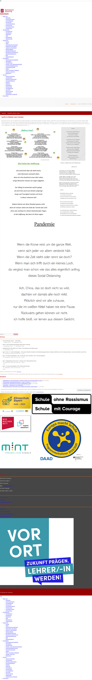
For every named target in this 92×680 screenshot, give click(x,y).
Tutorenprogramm (10, 67)
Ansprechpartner (10, 19)
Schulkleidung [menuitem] (9, 670)
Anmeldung (9, 85)
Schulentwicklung (10, 23)
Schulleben (6, 58)
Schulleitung (9, 31)
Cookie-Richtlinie (40, 392)
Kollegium (8, 34)
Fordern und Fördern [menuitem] (11, 630)
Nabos (7, 69)
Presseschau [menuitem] (9, 610)
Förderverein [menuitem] (9, 621)
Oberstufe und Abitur (11, 46)
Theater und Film (10, 71)
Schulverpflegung (10, 81)
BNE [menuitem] (7, 637)
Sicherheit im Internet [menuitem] (11, 676)
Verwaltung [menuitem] (9, 615)
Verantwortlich (4, 497)
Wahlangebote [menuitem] (9, 631)
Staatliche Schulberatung (6, 513)
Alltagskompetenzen (11, 53)
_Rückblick (73, 104)
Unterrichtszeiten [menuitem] (10, 658)
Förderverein (9, 39)
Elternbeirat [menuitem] (9, 619)
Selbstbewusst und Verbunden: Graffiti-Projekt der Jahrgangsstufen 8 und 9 (22, 380)
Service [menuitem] (5, 657)
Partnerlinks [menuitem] (9, 669)
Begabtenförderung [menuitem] (11, 633)
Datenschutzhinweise (5, 502)
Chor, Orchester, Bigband (12, 70)
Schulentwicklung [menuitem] (10, 606)
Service (5, 75)
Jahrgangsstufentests (5, 516)
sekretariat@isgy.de (8, 485)
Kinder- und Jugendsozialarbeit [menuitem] (14, 646)
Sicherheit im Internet (11, 94)
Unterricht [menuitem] (5, 622)
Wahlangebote (9, 49)
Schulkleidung (9, 88)
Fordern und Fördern (11, 47)
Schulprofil (8, 22)
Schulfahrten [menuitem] (9, 645)
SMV (7, 35)
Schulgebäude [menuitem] (9, 603)
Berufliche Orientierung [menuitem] (12, 634)
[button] (31, 144)
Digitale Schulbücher (11, 79)
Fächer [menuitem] (7, 624)
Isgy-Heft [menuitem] (8, 672)
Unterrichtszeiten (10, 76)
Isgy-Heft (8, 89)
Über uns (5, 16)
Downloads (8, 93)
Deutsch (14, 113)
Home (66, 104)
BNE (7, 55)
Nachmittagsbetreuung (12, 65)
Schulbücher (9, 77)
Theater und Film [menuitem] (10, 654)
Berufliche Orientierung (12, 52)
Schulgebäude (9, 21)
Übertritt (8, 83)
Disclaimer (2, 499)
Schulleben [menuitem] (6, 640)
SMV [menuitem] (7, 618)
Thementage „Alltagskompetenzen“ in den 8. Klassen (16, 382)
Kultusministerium (5, 511)
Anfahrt (8, 82)
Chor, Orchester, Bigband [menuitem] (12, 652)
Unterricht (5, 40)
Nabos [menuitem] (7, 651)
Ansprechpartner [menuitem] (10, 601)
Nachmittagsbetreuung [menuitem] (12, 648)
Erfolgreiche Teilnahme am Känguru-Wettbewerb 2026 (17, 383)
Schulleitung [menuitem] (9, 613)
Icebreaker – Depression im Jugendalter (13, 385)
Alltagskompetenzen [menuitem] (11, 636)
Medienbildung (10, 57)
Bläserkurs (8, 73)
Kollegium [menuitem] (8, 616)
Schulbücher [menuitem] (9, 660)
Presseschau (9, 28)
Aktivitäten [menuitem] (8, 643)
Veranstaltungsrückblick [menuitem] (12, 642)
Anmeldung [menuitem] (9, 667)
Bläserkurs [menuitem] (8, 655)
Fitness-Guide (9, 91)
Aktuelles (8, 17)
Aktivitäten (8, 61)
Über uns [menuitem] (5, 598)
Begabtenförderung (11, 51)
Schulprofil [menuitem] (8, 604)
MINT (7, 43)
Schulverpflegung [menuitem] (10, 663)
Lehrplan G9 (3, 509)
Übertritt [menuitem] (8, 666)
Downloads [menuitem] (8, 675)
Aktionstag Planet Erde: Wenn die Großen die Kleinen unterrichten (20, 386)
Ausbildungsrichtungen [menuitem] (12, 627)
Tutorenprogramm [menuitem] (10, 649)
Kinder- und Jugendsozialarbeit (14, 64)
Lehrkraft (4, 113)
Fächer (7, 41)
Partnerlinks (9, 87)
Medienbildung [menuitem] (10, 639)
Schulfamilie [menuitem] (6, 612)
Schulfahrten (9, 63)
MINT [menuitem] (7, 625)
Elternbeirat (9, 37)
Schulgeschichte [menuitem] (10, 609)
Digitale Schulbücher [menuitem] (11, 661)
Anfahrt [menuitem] (8, 664)
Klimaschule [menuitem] (9, 607)
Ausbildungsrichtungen (12, 45)
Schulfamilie (6, 29)
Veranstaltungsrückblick (12, 59)
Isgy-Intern (5, 95)
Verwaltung (9, 33)
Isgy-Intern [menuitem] (5, 678)
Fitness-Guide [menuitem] (9, 673)
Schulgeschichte (10, 27)
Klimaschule (9, 25)
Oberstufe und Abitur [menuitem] (11, 628)
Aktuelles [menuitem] (8, 600)
